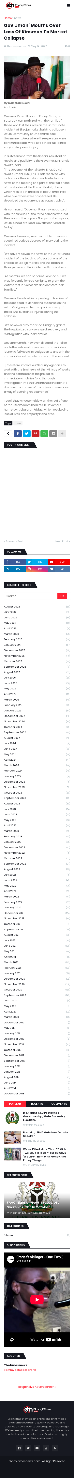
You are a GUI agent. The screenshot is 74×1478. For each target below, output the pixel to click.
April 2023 (37, 825)
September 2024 (37, 732)
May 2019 (37, 1028)
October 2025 (37, 661)
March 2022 (37, 896)
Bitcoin (37, 1235)
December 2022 (37, 847)
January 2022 (37, 907)
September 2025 (37, 667)
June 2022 (37, 880)
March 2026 (37, 634)
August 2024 (37, 738)
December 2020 (37, 979)
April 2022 (37, 891)
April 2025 (37, 694)
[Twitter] (27, 433)
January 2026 (37, 645)
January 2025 (37, 710)
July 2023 (37, 809)
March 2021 (37, 962)
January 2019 (37, 1033)
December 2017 (37, 1055)
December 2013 (37, 1093)
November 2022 (37, 853)
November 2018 (37, 1044)
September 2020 (37, 995)
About (28, 1471)
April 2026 (37, 628)
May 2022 (37, 886)
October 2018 (37, 1050)
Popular (15, 1104)
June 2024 (37, 749)
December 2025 (37, 650)
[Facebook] (18, 433)
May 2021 (37, 951)
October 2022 (37, 858)
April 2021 (37, 957)
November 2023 (37, 787)
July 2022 (37, 875)
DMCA (58, 1471)
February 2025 (37, 705)
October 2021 (37, 924)
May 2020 (37, 1006)
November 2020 (37, 984)
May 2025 (37, 688)
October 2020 (37, 989)
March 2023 (37, 831)
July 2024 (37, 743)
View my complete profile (20, 1369)
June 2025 (37, 683)
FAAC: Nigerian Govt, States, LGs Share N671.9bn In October (33, 1205)
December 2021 (37, 913)
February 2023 (37, 836)
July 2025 (37, 677)
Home (8, 18)
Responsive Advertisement (37, 1387)
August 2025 (37, 672)
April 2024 (37, 760)
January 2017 (37, 1066)
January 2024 (37, 776)
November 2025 (37, 656)
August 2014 (37, 1077)
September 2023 (37, 798)
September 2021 (37, 929)
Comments (59, 1104)
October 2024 (37, 727)
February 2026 (37, 639)
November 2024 (37, 721)
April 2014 (37, 1088)
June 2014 (37, 1083)
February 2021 (37, 968)
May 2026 (37, 623)
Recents (37, 1104)
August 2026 (37, 606)
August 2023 (37, 803)
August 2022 (37, 869)
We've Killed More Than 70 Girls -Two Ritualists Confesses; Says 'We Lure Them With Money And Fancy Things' (45, 1155)
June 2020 (37, 1000)
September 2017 (37, 1061)
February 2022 (37, 902)
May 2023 (37, 820)
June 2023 (37, 814)
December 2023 (37, 782)
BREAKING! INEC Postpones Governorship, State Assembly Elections (44, 1116)
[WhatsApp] (44, 433)
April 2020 (37, 1011)
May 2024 (37, 754)
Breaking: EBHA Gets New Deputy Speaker (45, 1134)
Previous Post (14, 541)
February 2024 (37, 771)
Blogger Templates (39, 1465)
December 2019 (37, 1022)
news (17, 18)
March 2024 (37, 765)
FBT (60, 1465)
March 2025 (37, 700)
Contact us (43, 1471)
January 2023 (37, 842)
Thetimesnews (15, 1365)
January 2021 (37, 973)
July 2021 (37, 940)
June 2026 (37, 617)
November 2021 (37, 918)
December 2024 (37, 716)
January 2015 (37, 1072)
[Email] (53, 433)
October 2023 (37, 793)
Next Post (61, 541)
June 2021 (37, 946)
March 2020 (37, 1017)
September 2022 (37, 864)
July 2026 (37, 612)
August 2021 (37, 935)
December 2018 (37, 1039)
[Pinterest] (35, 433)
